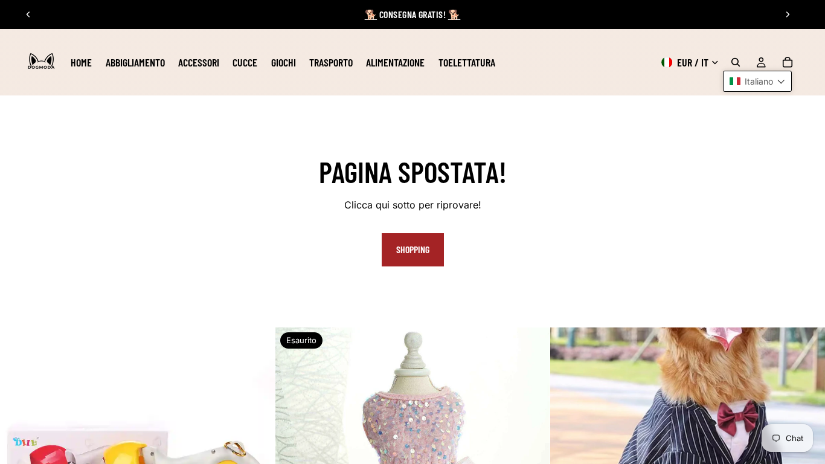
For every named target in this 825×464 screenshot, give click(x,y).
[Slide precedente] (28, 14)
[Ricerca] (735, 62)
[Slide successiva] (787, 14)
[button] (757, 81)
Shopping (412, 249)
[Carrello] (787, 62)
